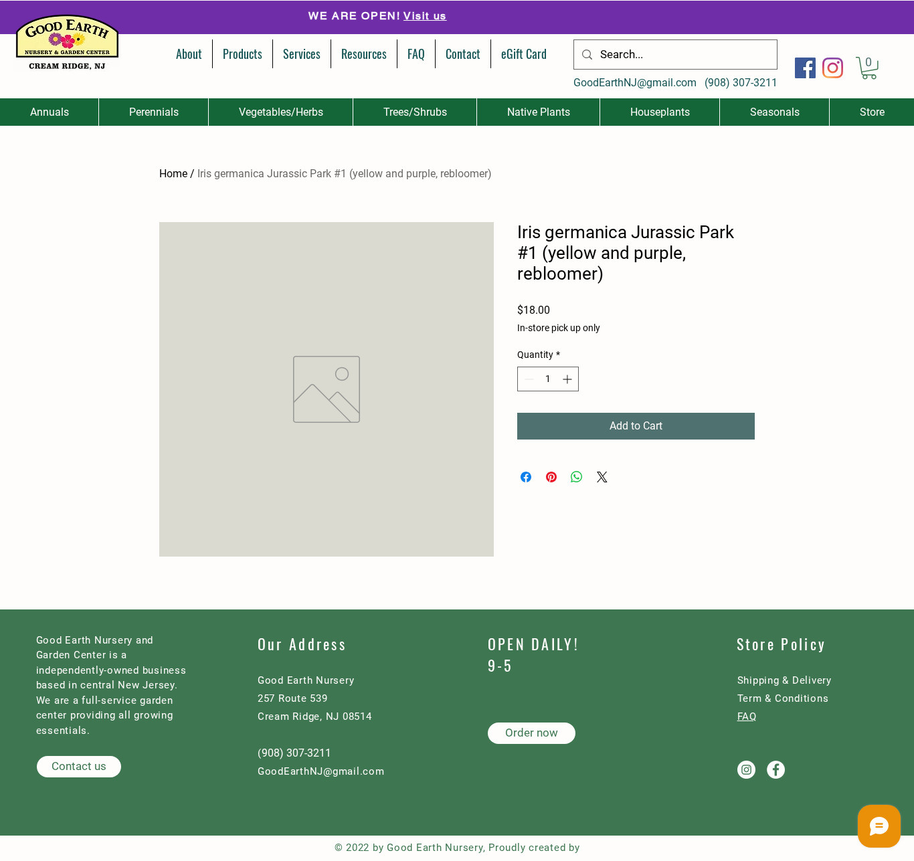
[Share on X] (602, 477)
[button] (869, 68)
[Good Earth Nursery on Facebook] (776, 770)
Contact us (553, 16)
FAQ (747, 716)
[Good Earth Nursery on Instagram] (746, 770)
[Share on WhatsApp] (577, 477)
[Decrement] (527, 379)
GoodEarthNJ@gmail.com (635, 82)
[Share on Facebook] (526, 477)
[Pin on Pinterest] (551, 477)
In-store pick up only (558, 327)
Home (173, 173)
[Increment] (568, 379)
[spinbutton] (548, 379)
